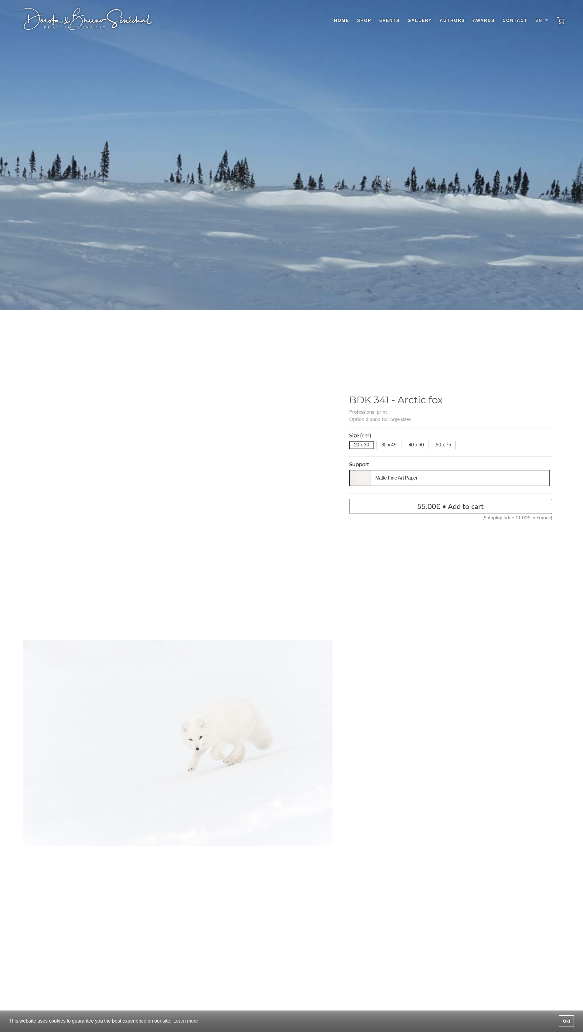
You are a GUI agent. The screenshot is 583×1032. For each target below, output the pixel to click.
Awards (484, 20)
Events (389, 20)
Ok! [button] (566, 1021)
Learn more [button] (185, 1020)
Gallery (419, 20)
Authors (452, 20)
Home (341, 20)
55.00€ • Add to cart (450, 506)
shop (364, 20)
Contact (515, 20)
